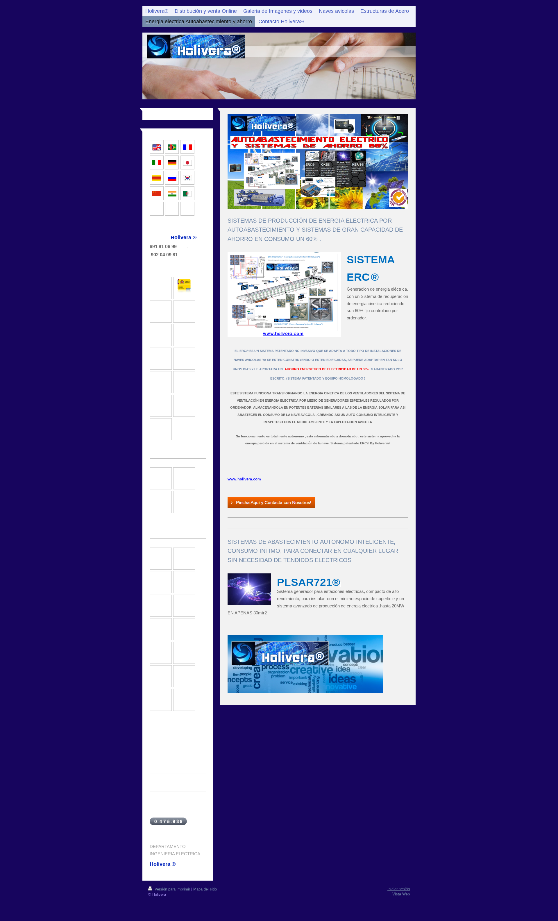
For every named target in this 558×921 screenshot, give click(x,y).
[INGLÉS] (156, 147)
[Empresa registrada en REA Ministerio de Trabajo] (184, 288)
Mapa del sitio (205, 889)
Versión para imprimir (172, 889)
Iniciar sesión (398, 889)
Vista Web (401, 894)
